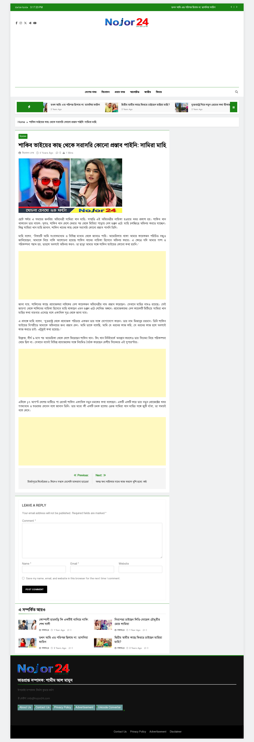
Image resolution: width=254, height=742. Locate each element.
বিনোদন (106, 92)
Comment (29, 521)
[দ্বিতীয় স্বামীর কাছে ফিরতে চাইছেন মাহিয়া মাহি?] (91, 109)
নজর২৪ (45, 630)
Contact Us (43, 707)
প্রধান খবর (120, 92)
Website (124, 563)
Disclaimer (176, 731)
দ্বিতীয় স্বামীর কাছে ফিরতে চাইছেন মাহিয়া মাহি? (194, 7)
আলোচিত (134, 92)
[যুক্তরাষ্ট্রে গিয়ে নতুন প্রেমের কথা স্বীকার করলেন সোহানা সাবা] (161, 109)
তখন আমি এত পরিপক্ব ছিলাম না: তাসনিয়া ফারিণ (55, 105)
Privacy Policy (62, 707)
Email (74, 563)
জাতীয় (147, 92)
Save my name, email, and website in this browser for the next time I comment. (73, 578)
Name (26, 563)
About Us (25, 707)
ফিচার (159, 92)
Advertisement (84, 707)
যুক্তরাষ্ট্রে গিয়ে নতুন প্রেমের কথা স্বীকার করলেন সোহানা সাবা (201, 105)
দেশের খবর (90, 92)
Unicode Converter (109, 707)
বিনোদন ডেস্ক (28, 152)
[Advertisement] (127, 55)
